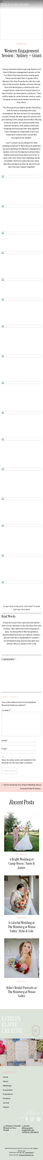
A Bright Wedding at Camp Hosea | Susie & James (21, 863)
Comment (6, 710)
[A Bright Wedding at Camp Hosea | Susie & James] (21, 832)
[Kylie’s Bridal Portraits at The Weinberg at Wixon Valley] (21, 958)
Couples (21, 44)
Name (5, 740)
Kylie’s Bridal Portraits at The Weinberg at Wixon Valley (21, 991)
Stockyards (11, 107)
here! (30, 606)
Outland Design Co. (26, 1155)
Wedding (21, 855)
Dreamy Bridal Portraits (30, 789)
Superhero (29, 1152)
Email (4, 749)
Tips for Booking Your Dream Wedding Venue (22, 785)
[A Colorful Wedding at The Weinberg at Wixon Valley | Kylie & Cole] (21, 895)
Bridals (21, 982)
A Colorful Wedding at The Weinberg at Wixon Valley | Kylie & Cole (21, 926)
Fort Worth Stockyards (13, 75)
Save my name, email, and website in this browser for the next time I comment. (19, 761)
